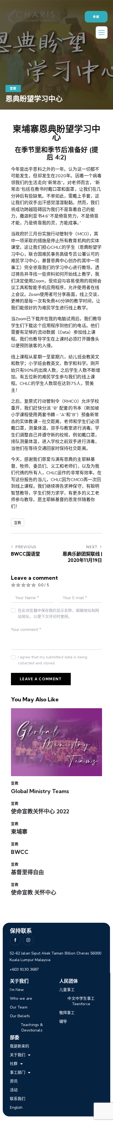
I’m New (17, 989)
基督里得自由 (27, 872)
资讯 (14, 1081)
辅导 (63, 1021)
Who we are (21, 998)
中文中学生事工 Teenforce (81, 1001)
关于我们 (17, 1055)
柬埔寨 (19, 831)
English (16, 1107)
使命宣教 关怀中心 (33, 892)
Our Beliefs (20, 1016)
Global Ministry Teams (40, 791)
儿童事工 (67, 989)
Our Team (18, 1007)
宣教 (13, 88)
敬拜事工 (67, 1012)
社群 (14, 1063)
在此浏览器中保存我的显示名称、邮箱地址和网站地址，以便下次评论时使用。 (58, 613)
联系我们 (17, 1098)
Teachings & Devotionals (32, 1027)
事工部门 (17, 1072)
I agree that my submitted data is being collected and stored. (52, 660)
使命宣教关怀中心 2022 (40, 811)
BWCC (20, 852)
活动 (14, 1090)
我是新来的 (19, 1046)
